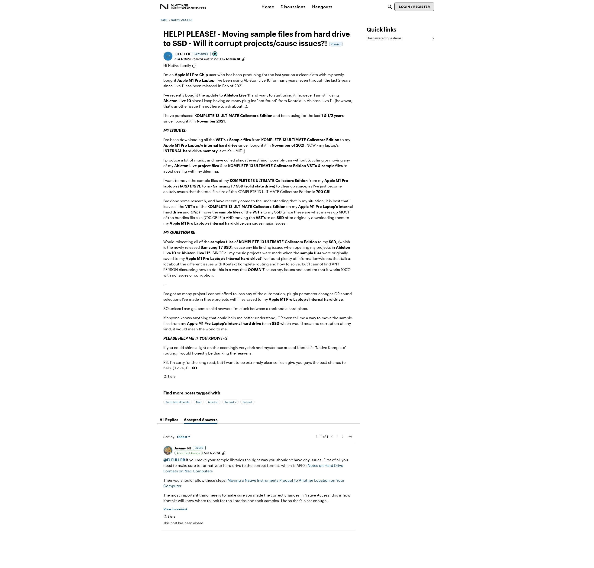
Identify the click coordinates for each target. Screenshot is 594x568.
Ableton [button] (213, 401)
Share (169, 377)
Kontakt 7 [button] (230, 401)
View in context (175, 509)
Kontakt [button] (247, 401)
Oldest (182, 437)
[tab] (169, 420)
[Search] (390, 7)
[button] (168, 56)
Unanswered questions (400, 38)
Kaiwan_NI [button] (233, 58)
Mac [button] (198, 401)
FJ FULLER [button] (182, 54)
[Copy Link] (243, 59)
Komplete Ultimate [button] (178, 401)
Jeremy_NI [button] (182, 448)
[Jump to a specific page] (350, 436)
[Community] (183, 6)
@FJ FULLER (174, 460)
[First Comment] (215, 54)
